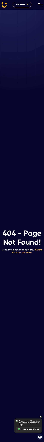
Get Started (20, 4)
